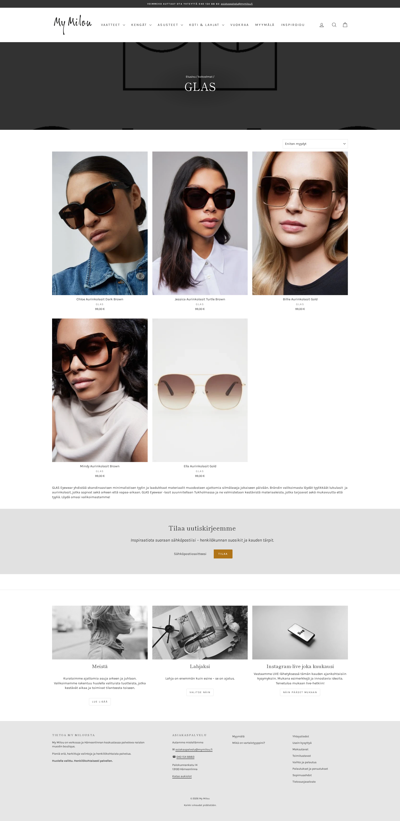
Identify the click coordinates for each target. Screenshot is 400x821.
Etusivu (191, 76)
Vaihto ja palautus (304, 762)
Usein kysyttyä (302, 743)
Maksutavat (300, 749)
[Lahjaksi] (200, 632)
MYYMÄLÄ (265, 25)
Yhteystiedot (300, 736)
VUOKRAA (239, 25)
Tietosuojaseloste (304, 781)
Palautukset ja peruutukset (310, 768)
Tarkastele (100, 290)
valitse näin (200, 692)
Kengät (139, 25)
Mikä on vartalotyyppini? (248, 743)
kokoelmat (205, 76)
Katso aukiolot (182, 776)
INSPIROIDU (293, 25)
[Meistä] (100, 632)
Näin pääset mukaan (300, 692)
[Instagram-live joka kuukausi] (300, 632)
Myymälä (238, 736)
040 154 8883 (185, 757)
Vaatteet (111, 25)
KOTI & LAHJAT (205, 25)
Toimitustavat (301, 756)
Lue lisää (100, 701)
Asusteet (169, 25)
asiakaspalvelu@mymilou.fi (193, 749)
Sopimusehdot (302, 775)
